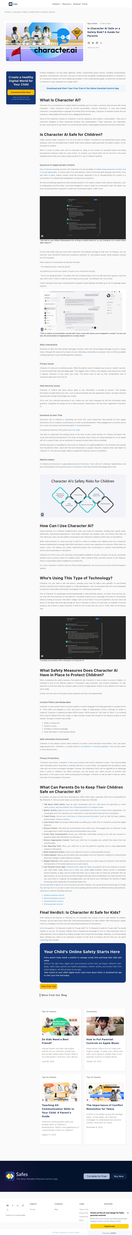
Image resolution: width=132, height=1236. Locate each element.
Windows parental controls (54, 895)
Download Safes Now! (21, 92)
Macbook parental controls (54, 898)
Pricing (84, 4)
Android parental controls (53, 901)
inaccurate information (80, 464)
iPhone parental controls (53, 904)
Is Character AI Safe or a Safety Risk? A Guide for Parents (103, 32)
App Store (51, 888)
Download (77, 4)
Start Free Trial (48, 986)
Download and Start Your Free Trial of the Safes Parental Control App (83, 88)
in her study (75, 430)
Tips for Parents (49, 1011)
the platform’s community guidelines (95, 746)
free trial (68, 885)
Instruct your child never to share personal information (77, 816)
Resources (66, 4)
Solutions (55, 4)
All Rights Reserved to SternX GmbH (65, 1232)
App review (92, 23)
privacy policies (79, 763)
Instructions (91, 1011)
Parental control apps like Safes (79, 867)
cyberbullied (91, 352)
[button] (88, 42)
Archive (7, 12)
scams (57, 355)
